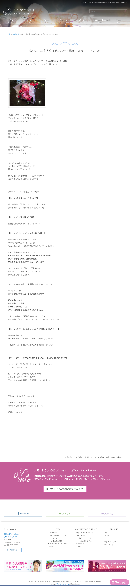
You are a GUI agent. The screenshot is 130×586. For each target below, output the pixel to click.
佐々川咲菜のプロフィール (57, 544)
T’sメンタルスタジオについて (58, 536)
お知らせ (51, 546)
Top (11, 21)
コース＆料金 (80, 536)
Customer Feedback (101, 21)
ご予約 (78, 546)
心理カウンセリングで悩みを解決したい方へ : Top (82, 457)
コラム (106, 533)
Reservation (65, 21)
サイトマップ (108, 545)
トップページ (52, 533)
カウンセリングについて (84, 533)
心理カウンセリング (86, 541)
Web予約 (121, 582)
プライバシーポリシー (112, 542)
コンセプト (55, 538)
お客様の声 (15, 34)
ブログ (106, 536)
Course (47, 21)
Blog (119, 21)
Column (82, 21)
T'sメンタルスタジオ (63, 584)
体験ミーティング (85, 538)
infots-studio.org (12, 534)
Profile (107, 457)
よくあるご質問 (56, 541)
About (29, 21)
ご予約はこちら (12, 550)
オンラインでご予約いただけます (63, 488)
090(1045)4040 (11, 537)
